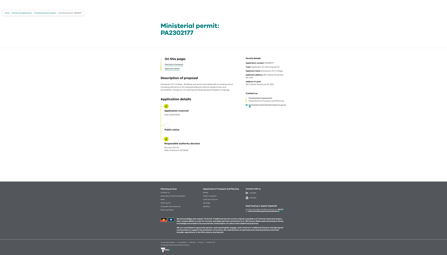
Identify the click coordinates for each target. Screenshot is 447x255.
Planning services (169, 189)
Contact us (165, 192)
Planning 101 (166, 203)
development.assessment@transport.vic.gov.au (267, 105)
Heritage (206, 203)
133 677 (280, 209)
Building (206, 206)
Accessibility (182, 242)
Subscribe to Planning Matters (173, 196)
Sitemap (192, 242)
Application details (172, 69)
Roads (205, 192)
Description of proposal (174, 64)
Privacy (200, 242)
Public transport (209, 196)
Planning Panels (167, 210)
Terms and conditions (168, 242)
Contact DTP (210, 242)
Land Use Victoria (210, 199)
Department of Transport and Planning (221, 189)
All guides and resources (170, 206)
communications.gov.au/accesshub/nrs (263, 211)
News (163, 199)
